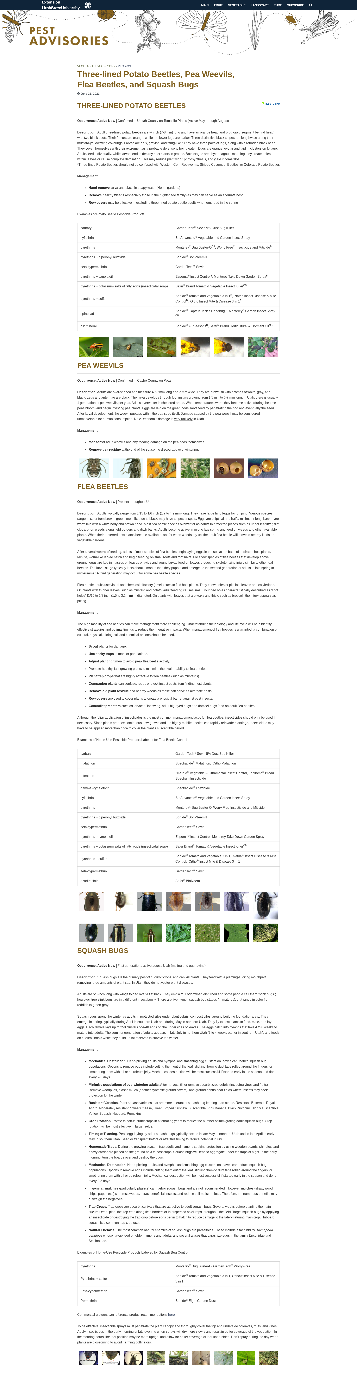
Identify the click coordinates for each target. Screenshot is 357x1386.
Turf (278, 5)
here (171, 1314)
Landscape (260, 5)
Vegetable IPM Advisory (96, 66)
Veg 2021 (124, 66)
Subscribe (295, 5)
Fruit (218, 5)
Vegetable (236, 5)
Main (205, 5)
